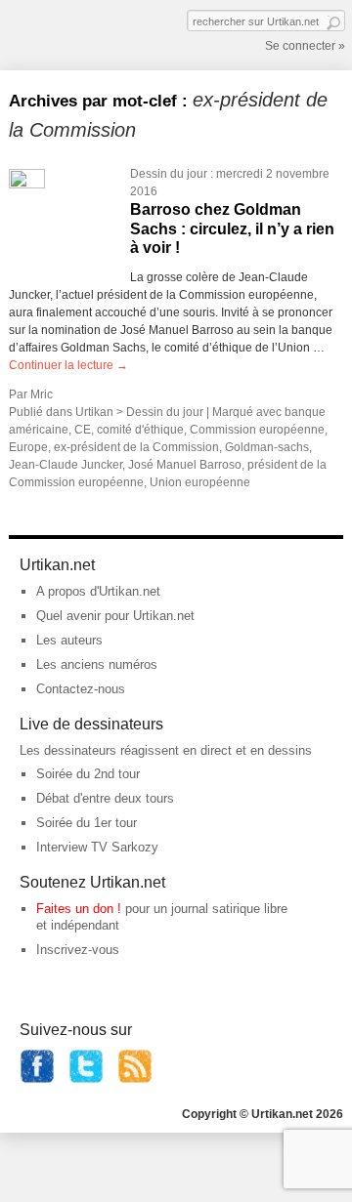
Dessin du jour (168, 174)
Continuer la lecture (68, 365)
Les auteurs (69, 640)
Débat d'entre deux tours (105, 798)
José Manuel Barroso (185, 465)
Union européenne (200, 482)
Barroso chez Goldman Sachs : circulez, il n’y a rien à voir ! (232, 228)
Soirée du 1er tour (86, 822)
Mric (41, 394)
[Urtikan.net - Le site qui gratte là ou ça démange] (80, 33)
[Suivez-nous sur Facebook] (37, 1079)
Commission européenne (257, 429)
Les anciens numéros (96, 664)
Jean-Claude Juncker (65, 465)
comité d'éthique (140, 429)
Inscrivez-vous (77, 949)
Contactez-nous (80, 689)
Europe (28, 447)
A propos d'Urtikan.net (98, 591)
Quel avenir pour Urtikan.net (115, 615)
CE (82, 429)
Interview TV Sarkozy (97, 847)
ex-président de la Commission (136, 447)
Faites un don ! (78, 908)
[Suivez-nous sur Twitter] (86, 1079)
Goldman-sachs (267, 447)
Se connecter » (305, 46)
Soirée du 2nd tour (88, 774)
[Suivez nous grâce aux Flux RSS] (135, 1079)
